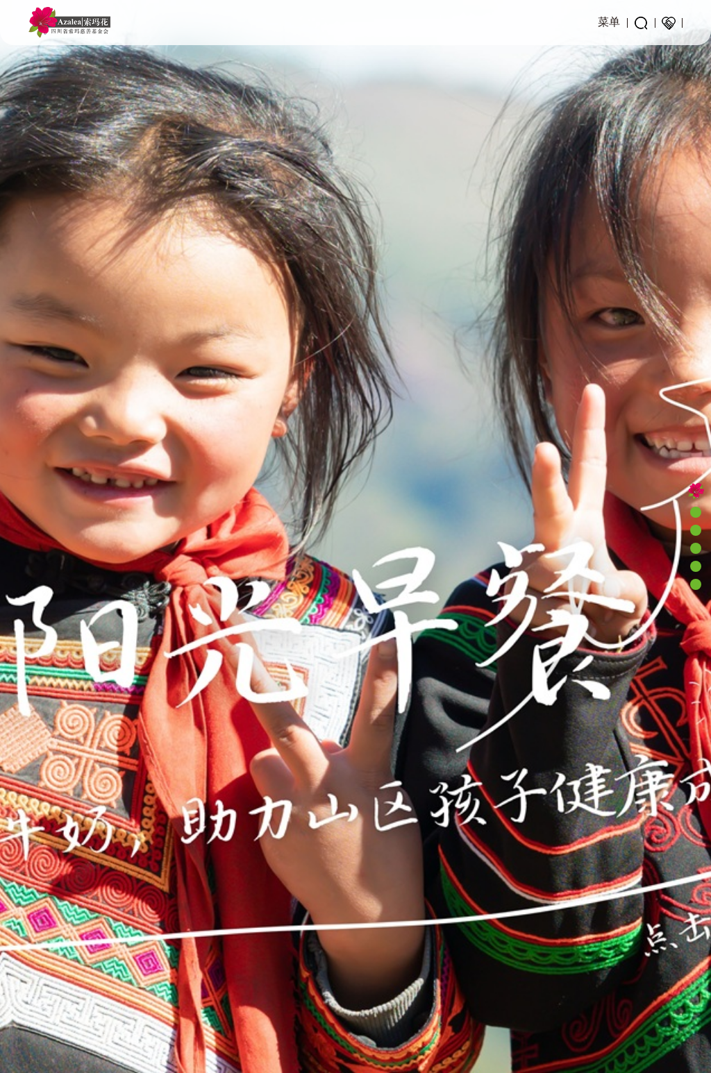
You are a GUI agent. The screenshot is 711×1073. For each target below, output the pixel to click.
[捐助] (669, 23)
